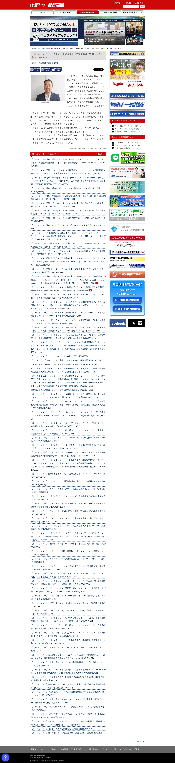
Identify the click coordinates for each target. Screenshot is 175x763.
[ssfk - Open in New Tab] (127, 216)
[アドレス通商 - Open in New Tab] (127, 173)
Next (141, 105)
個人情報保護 (64, 749)
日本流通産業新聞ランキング (123, 121)
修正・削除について (94, 749)
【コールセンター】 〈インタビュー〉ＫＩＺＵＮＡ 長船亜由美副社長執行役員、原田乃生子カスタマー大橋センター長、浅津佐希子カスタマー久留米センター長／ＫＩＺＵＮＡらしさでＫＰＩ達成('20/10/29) (68, 305)
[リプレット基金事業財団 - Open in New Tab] (127, 229)
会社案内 (33, 749)
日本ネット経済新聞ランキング (124, 137)
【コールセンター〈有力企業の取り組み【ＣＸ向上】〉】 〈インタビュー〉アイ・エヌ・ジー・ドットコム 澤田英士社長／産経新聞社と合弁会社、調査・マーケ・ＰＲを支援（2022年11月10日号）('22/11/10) (68, 236)
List (100, 154)
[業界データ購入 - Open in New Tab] (46, 69)
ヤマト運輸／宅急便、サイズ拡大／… (128, 126)
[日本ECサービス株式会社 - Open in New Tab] (127, 158)
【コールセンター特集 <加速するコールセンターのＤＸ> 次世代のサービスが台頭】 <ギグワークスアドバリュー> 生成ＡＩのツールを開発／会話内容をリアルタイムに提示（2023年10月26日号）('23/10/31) (69, 181)
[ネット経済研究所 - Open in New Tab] (127, 105)
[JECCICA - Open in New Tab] (127, 187)
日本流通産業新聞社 (47, 4)
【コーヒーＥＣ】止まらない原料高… (128, 143)
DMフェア (132, 12)
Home (42, 12)
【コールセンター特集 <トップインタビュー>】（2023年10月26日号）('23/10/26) (66, 225)
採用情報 (136, 749)
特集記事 (55, 48)
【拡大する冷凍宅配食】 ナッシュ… (128, 148)
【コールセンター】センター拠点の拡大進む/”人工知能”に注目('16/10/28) (62, 729)
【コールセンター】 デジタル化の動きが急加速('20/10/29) (56, 356)
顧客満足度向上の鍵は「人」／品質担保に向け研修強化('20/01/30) (59, 390)
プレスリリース (106, 749)
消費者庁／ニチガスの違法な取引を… (128, 131)
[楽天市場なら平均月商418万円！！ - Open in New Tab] (127, 74)
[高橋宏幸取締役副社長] (48, 88)
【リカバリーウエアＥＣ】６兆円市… (128, 145)
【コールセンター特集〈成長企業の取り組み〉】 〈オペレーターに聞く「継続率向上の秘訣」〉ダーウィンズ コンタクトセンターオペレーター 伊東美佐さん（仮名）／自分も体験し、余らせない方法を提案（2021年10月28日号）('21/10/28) (68, 279)
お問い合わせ (127, 749)
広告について (117, 749)
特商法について (54, 749)
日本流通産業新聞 (87, 12)
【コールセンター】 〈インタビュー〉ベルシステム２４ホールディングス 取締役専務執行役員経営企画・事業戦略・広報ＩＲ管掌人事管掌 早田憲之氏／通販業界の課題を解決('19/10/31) (68, 404)
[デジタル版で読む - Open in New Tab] (56, 69)
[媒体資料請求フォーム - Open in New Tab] (127, 54)
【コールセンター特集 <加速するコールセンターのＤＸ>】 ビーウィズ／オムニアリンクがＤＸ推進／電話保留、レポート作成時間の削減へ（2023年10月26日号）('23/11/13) (68, 162)
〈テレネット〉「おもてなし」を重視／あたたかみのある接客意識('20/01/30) (64, 360)
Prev (113, 105)
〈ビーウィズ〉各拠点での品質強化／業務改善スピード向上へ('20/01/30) (62, 364)
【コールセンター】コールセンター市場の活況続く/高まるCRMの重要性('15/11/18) (66, 733)
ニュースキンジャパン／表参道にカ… (128, 129)
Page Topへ (140, 741)
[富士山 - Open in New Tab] (127, 266)
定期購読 (128, 3)
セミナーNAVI (65, 12)
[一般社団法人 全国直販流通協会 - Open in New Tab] (127, 201)
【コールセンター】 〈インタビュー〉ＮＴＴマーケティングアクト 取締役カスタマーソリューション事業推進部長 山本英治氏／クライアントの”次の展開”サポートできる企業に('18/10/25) (68, 536)
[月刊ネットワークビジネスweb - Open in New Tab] (127, 260)
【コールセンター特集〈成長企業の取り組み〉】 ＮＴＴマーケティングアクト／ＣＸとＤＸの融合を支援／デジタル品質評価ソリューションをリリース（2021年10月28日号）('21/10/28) (68, 261)
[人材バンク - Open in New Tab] (127, 242)
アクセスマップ (43, 749)
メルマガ (117, 3)
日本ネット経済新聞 (110, 12)
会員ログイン (139, 3)
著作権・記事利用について (78, 749)
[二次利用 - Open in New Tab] (127, 275)
